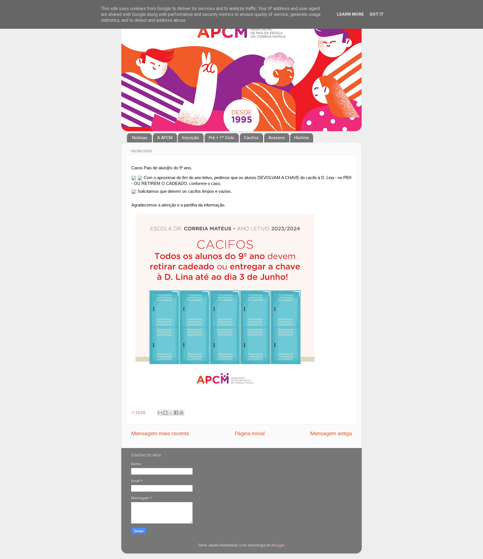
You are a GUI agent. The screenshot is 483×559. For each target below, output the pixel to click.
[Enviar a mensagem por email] (160, 412)
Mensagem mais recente (160, 433)
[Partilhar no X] (171, 412)
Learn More (350, 14)
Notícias (139, 137)
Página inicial (250, 433)
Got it (376, 14)
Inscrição (190, 137)
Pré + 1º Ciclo (221, 137)
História (301, 137)
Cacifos (251, 137)
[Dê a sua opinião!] (165, 412)
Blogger (278, 545)
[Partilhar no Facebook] (176, 412)
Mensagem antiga (331, 433)
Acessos (276, 137)
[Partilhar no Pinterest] (181, 412)
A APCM (164, 137)
